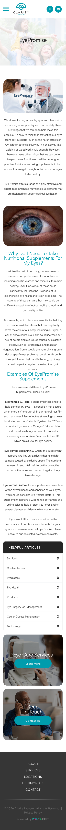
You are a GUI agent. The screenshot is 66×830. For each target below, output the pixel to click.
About (33, 764)
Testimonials (33, 783)
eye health (13, 587)
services (12, 558)
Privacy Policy (33, 812)
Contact (33, 789)
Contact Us (33, 720)
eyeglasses (13, 577)
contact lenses (16, 568)
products (12, 597)
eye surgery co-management (24, 607)
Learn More (33, 663)
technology (14, 626)
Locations (33, 776)
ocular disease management (23, 616)
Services (33, 770)
